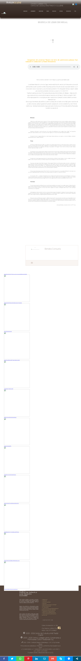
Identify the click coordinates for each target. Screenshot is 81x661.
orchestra (68, 11)
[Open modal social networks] (77, 658)
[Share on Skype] (61, 658)
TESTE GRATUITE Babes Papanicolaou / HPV (12, 560)
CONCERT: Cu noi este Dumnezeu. (10, 474)
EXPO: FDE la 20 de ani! (8, 331)
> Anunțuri (44, 601)
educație (54, 11)
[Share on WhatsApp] (20, 658)
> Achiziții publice (46, 602)
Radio (48, 11)
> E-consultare (45, 607)
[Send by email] (44, 658)
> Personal (44, 603)
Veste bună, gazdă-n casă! (8, 388)
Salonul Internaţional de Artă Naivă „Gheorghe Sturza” (13, 302)
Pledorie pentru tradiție (7, 445)
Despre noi (4, 13)
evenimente (33, 11)
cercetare (41, 11)
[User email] (31, 263)
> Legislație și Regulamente (48, 611)
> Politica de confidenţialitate (49, 612)
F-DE (75, 11)
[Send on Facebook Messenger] (69, 658)
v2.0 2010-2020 (47, 649)
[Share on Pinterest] (28, 658)
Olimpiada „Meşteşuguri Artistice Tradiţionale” (11, 531)
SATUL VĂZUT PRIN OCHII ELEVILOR (11, 589)
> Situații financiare (46, 606)
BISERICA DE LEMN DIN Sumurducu (10, 417)
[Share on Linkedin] (36, 658)
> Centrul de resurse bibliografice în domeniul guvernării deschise (50, 609)
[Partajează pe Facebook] (4, 658)
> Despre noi (44, 599)
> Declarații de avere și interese (49, 605)
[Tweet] (12, 658)
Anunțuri (25, 11)
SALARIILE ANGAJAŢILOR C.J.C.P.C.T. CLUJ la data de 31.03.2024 (15, 274)
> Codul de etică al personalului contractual (49, 614)
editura (61, 11)
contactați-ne (48, 620)
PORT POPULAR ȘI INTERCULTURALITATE (11, 503)
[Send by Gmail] (53, 658)
